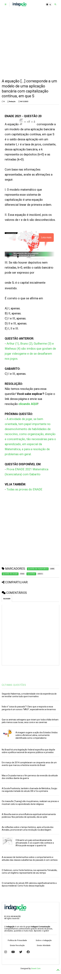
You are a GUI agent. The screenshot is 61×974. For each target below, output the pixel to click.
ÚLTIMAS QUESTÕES (14, 685)
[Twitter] (20, 951)
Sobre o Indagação (44, 940)
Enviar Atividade (43, 945)
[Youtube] (13, 951)
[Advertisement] (30, 43)
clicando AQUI (28, 404)
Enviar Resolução (17, 945)
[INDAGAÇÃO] (19, 5)
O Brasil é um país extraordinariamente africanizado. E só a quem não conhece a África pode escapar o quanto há (35, 843)
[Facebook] (28, 951)
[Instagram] (5, 951)
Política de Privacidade (17, 940)
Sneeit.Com (36, 968)
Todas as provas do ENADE (24, 489)
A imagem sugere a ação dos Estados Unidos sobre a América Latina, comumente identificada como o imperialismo (37, 735)
